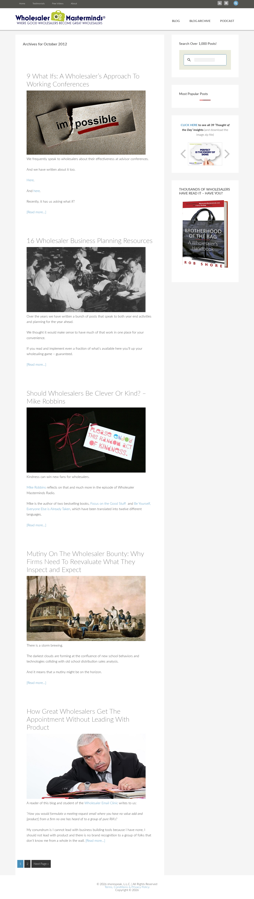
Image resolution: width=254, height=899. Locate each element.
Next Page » (41, 863)
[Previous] (183, 153)
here (36, 191)
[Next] (226, 153)
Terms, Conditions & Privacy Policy (127, 887)
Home (22, 3)
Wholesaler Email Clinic (101, 803)
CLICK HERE (189, 125)
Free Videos (57, 3)
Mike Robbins (36, 487)
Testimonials (39, 3)
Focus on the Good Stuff (108, 503)
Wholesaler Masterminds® (60, 17)
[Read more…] (36, 212)
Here (30, 180)
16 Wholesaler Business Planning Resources (89, 241)
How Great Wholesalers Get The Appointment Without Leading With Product (78, 719)
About (74, 3)
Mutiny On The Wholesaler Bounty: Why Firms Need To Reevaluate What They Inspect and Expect (85, 562)
